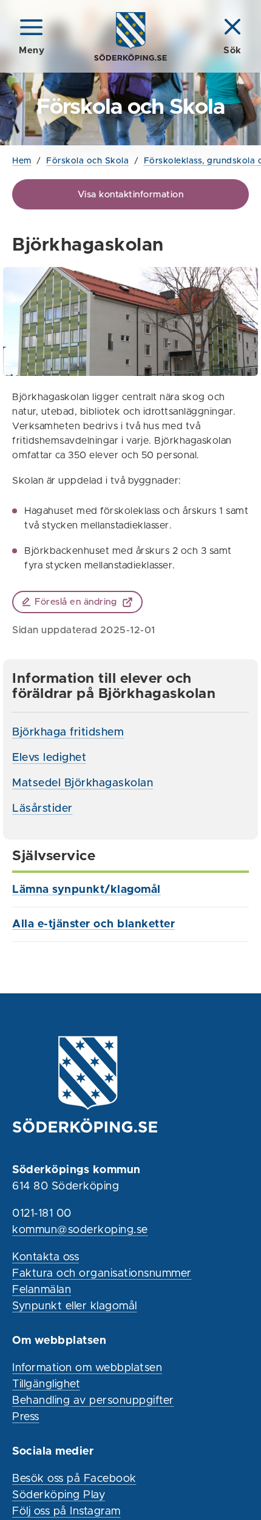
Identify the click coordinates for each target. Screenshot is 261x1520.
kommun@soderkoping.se (80, 1230)
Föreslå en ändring (76, 602)
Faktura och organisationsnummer (102, 1273)
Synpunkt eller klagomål (74, 1306)
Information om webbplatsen (87, 1368)
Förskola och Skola (87, 161)
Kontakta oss (45, 1257)
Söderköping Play (58, 1495)
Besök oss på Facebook (74, 1478)
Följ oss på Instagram (66, 1511)
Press (25, 1417)
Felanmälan (41, 1290)
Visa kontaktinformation (131, 194)
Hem (22, 161)
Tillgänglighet (46, 1384)
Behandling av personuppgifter (93, 1400)
